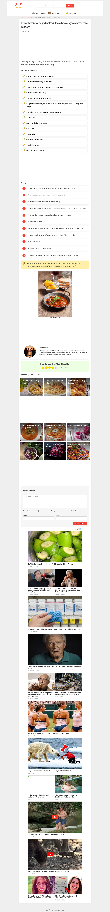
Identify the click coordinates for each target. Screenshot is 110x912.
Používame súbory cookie (58, 910)
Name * (25, 515)
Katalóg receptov (40, 13)
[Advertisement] (55, 45)
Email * (57, 515)
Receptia (21, 17)
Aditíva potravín (73, 13)
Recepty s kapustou (28, 17)
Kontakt (48, 910)
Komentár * (26, 494)
